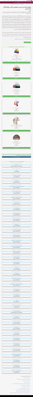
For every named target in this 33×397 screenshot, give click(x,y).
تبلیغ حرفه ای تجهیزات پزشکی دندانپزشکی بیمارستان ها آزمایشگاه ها (21, 383)
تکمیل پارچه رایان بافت (16, 311)
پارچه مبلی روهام (16, 289)
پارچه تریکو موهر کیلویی (16, 213)
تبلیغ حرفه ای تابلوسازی (26, 377)
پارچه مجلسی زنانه (16, 338)
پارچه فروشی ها (32, 2)
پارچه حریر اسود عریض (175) (16, 278)
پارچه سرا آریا (16, 316)
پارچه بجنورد (16, 224)
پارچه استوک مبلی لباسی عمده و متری (16, 246)
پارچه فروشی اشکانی (16, 295)
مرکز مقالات (27, 4)
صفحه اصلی (23, 0)
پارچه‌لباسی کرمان (16, 208)
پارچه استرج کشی (16, 365)
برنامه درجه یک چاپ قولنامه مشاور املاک (24, 388)
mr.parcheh (16, 181)
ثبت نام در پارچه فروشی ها (16, 0)
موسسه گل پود (16, 327)
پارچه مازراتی (16, 267)
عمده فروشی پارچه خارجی (16, 219)
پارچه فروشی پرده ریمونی (16, 305)
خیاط (16, 300)
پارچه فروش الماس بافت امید (16, 191)
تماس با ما (4, 0)
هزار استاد (29, 35)
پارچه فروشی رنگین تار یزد (16, 175)
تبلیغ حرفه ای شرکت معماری (26, 380)
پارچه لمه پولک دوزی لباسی (16, 229)
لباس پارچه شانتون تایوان (16, 235)
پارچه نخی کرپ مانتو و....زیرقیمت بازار (16, 197)
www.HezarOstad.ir (22, 35)
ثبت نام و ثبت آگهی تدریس (21, 39)
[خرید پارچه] (16, 61)
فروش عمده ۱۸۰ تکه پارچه (16, 251)
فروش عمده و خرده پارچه (16, 349)
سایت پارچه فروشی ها (20, 395)
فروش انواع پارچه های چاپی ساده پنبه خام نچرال (16, 186)
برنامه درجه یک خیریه (26, 382)
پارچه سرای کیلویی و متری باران (16, 371)
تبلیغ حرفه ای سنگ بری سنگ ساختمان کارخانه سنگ (23, 379)
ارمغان (16, 170)
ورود (20, 0)
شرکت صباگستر (16, 333)
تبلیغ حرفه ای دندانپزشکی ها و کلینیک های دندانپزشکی (22, 391)
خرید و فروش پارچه (16, 343)
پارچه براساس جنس (28, 2)
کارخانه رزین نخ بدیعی (16, 322)
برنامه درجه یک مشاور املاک (25, 386)
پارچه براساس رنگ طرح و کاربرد (22, 2)
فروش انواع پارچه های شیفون (16, 354)
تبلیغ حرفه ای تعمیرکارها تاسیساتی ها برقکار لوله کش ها (22, 389)
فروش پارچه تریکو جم (16, 360)
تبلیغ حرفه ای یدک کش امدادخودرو (25, 385)
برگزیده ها (8, 0)
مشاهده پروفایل (16, 62)
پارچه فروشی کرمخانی (16, 262)
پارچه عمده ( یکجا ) (16, 257)
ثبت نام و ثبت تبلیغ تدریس (27, 42)
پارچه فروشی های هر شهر (17, 2)
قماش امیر (16, 164)
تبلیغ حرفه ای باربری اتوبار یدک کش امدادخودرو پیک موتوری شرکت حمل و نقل (19, 392)
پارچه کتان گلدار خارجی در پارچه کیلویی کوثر (16, 284)
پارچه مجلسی (16, 202)
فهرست (11, 0)
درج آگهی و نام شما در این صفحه (8, 154)
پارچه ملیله (16, 273)
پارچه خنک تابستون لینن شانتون (16, 240)
